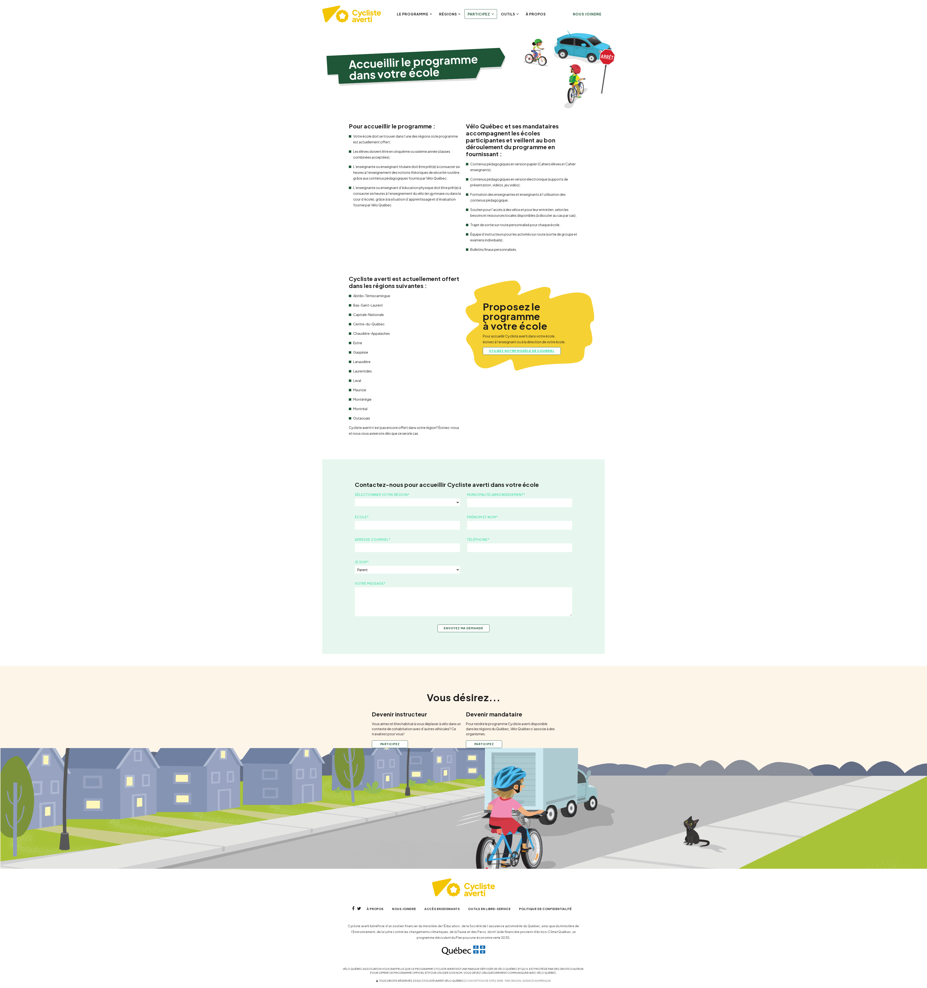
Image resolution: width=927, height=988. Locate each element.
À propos (536, 14)
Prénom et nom (482, 517)
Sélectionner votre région (382, 495)
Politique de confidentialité (545, 909)
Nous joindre (587, 14)
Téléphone (478, 539)
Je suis (362, 562)
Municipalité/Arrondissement (496, 495)
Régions (448, 14)
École (362, 517)
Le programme (412, 14)
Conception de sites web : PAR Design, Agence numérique (508, 980)
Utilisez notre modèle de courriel (522, 351)
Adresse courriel (373, 539)
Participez (479, 14)
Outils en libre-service (489, 909)
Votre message (370, 583)
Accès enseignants (442, 909)
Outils (508, 14)
